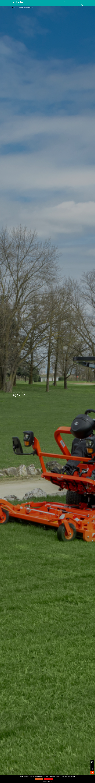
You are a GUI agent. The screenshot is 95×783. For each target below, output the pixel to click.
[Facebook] (59, 1)
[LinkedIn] (57, 1)
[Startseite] (12, 7)
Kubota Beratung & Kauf (52, 4)
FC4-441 (32, 7)
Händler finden (77, 4)
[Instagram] (55, 1)
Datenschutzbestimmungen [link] (47, 781)
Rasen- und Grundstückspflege (40, 4)
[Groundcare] (18, 2)
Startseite (30, 4)
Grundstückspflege (27, 7)
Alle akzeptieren (39, 778)
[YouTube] (60, 1)
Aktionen (61, 4)
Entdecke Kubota (68, 4)
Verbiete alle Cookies (48, 778)
